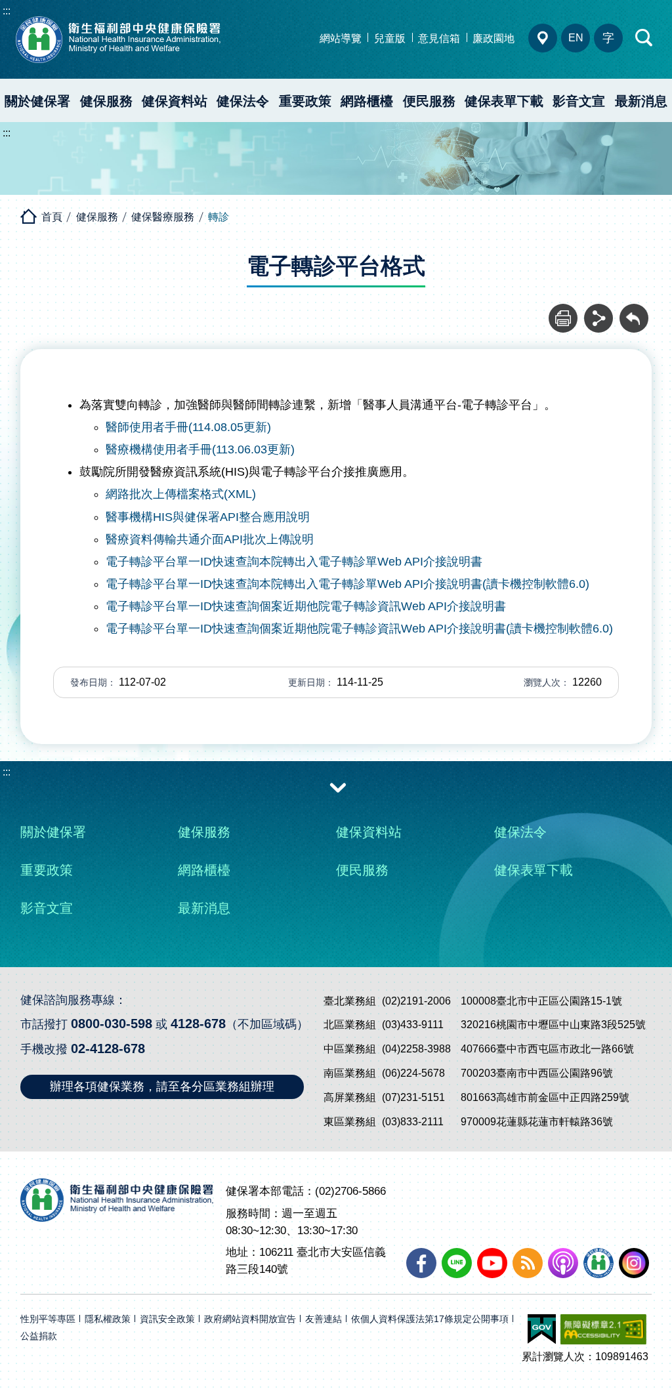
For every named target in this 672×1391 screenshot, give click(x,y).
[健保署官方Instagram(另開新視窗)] (634, 1263)
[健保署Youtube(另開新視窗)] (492, 1263)
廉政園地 (493, 38)
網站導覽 (341, 38)
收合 (338, 786)
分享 (598, 311)
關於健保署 (37, 101)
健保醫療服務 (162, 216)
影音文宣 (579, 101)
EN (575, 37)
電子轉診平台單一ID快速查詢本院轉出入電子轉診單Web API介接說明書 (294, 561)
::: (6, 10)
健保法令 (243, 101)
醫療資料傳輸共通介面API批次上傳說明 (210, 539)
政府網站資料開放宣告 (250, 1319)
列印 (563, 311)
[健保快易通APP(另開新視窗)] (598, 1263)
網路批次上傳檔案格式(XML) (181, 494)
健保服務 (106, 101)
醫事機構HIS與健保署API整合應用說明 (208, 517)
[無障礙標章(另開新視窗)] (603, 1329)
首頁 (51, 216)
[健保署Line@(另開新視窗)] (457, 1263)
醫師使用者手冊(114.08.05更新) (188, 427)
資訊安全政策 (167, 1319)
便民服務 (429, 101)
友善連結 (323, 1319)
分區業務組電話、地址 (542, 38)
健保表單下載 (504, 101)
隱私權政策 (108, 1319)
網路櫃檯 (367, 101)
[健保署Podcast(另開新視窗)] (563, 1263)
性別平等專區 (47, 1319)
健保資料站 (174, 101)
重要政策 (305, 101)
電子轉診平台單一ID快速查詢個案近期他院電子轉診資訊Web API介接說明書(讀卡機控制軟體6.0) (359, 628)
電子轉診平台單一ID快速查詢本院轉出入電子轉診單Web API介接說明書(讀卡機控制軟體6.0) (347, 584)
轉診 (218, 216)
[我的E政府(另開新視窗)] (542, 1329)
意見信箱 (439, 38)
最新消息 (641, 101)
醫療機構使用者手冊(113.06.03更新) (200, 449)
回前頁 (634, 311)
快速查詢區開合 (644, 38)
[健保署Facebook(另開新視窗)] (421, 1263)
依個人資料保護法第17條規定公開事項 (430, 1319)
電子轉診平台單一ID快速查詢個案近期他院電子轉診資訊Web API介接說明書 (306, 606)
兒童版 (390, 38)
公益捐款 (38, 1336)
